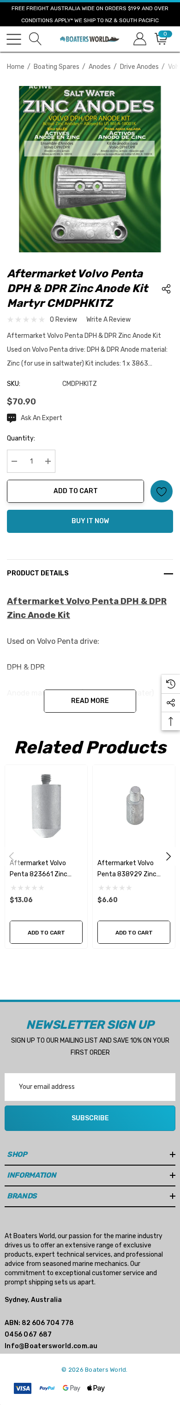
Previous (11, 856)
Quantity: (21, 438)
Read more (90, 701)
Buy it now (90, 521)
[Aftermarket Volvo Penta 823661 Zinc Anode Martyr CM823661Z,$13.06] (46, 806)
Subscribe (90, 1118)
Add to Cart (76, 491)
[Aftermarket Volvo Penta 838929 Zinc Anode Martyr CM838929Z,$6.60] (134, 806)
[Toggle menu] (13, 39)
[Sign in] (139, 39)
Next (168, 856)
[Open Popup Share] (166, 288)
